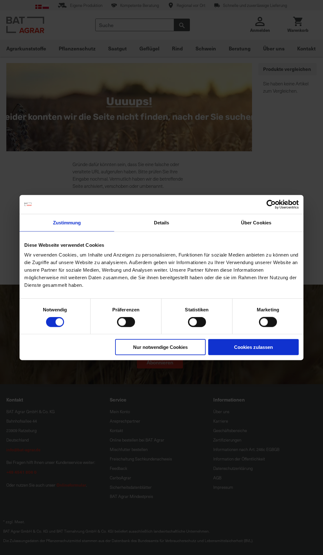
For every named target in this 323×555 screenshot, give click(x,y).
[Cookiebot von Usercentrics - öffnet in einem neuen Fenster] (271, 204)
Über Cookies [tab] (256, 222)
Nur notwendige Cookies (160, 347)
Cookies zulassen (253, 347)
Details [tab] (161, 222)
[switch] (126, 322)
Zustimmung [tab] (67, 222)
